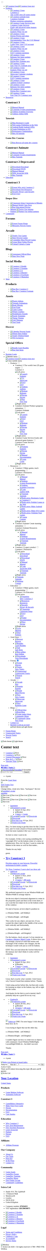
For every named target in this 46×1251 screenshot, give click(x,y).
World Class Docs (25, 205)
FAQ (18, 194)
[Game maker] (20, 359)
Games (19, 310)
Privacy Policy (11, 1234)
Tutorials (18, 157)
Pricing (8, 1108)
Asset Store (14, 637)
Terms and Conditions (14, 1232)
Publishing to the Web (29, 125)
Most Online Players (25, 242)
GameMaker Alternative (15, 1104)
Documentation (11, 1110)
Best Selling (22, 334)
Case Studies (10, 1114)
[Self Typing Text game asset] (2, 783)
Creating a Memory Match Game (18, 939)
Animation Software (13, 1095)
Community (10, 214)
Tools (18, 322)
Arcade (13, 680)
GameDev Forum (12, 1174)
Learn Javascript (12, 1130)
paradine (4, 793)
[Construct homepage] (20, 6)
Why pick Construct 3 (25, 187)
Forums (13, 661)
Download (24, 167)
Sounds (25, 314)
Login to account (23, 725)
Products (9, 8)
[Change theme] (21, 727)
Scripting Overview (25, 112)
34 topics (18, 1008)
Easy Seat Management (14, 1126)
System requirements (28, 110)
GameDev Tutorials (13, 1176)
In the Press (10, 1161)
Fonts (18, 307)
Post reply (4, 765)
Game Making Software (15, 1092)
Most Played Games (28, 240)
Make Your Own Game (14, 1106)
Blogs (12, 708)
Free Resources (26, 190)
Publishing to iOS (24, 129)
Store (8, 279)
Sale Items (19, 350)
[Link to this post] (16, 821)
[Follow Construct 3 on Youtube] (18, 268)
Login (14, 354)
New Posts (20, 256)
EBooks (19, 305)
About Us (9, 1154)
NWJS (23, 169)
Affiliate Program (12, 1145)
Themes (20, 318)
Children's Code (12, 1236)
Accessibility (10, 1239)
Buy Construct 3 (21, 289)
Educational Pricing (22, 207)
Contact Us (14, 723)
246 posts (27, 1008)
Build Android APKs (27, 127)
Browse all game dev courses (26, 143)
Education (9, 177)
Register (9, 354)
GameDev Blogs (12, 1178)
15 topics (18, 880)
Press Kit (9, 1159)
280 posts (27, 880)
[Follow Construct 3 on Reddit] (18, 266)
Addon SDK (23, 114)
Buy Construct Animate (24, 291)
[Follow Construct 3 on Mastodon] (19, 277)
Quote (23, 823)
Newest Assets (24, 331)
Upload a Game (24, 244)
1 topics (18, 814)
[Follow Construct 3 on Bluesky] (18, 273)
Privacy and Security (26, 192)
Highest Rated (23, 336)
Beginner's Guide (22, 123)
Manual (21, 107)
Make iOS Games (37, 511)
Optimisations (27, 131)
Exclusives (19, 338)
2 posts (25, 814)
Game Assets (10, 1172)
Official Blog (26, 254)
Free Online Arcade (13, 1180)
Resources (9, 97)
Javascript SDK (22, 173)
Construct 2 (25, 547)
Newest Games (22, 238)
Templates (21, 316)
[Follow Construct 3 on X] (16, 271)
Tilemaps (19, 320)
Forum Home (22, 224)
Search (8, 737)
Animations (23, 303)
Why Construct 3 (12, 1123)
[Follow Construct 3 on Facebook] (19, 275)
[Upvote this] (17, 816)
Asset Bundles (23, 348)
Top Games (22, 236)
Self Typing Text (7, 785)
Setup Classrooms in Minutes (31, 203)
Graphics (20, 312)
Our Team (9, 1156)
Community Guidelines (14, 1183)
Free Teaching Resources (15, 1128)
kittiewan (11, 1022)
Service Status (11, 1241)
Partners (9, 1132)
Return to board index (19, 1062)
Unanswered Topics (13, 733)
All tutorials (20, 133)
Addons (20, 301)
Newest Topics (25, 226)
